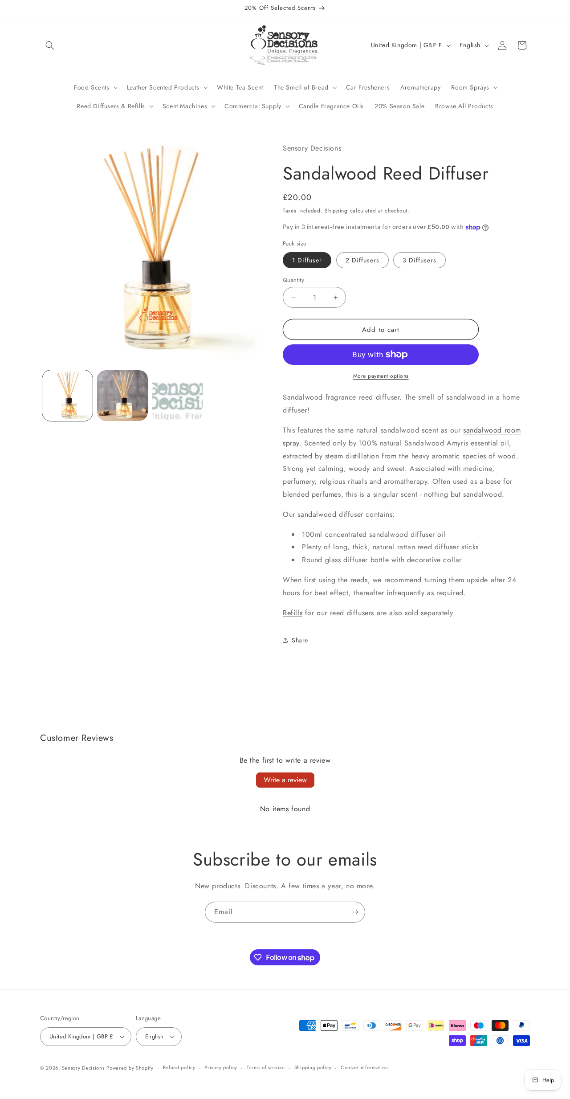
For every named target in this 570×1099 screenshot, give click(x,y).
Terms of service (266, 1067)
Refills (292, 613)
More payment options (381, 376)
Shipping (336, 211)
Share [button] (300, 640)
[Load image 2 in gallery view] (122, 395)
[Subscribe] (355, 912)
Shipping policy (313, 1067)
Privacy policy (220, 1067)
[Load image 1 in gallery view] (67, 395)
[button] (50, 45)
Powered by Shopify (130, 1067)
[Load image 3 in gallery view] (177, 395)
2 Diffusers (362, 260)
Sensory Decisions (83, 1067)
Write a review (285, 780)
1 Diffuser (307, 260)
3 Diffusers (419, 260)
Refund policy (179, 1067)
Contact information (364, 1067)
